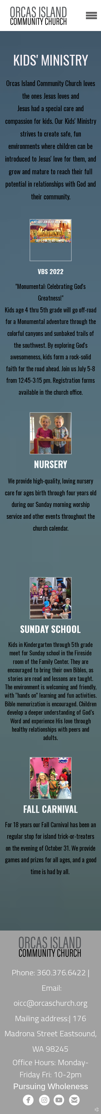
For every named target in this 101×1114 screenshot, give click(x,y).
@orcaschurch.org (57, 1003)
